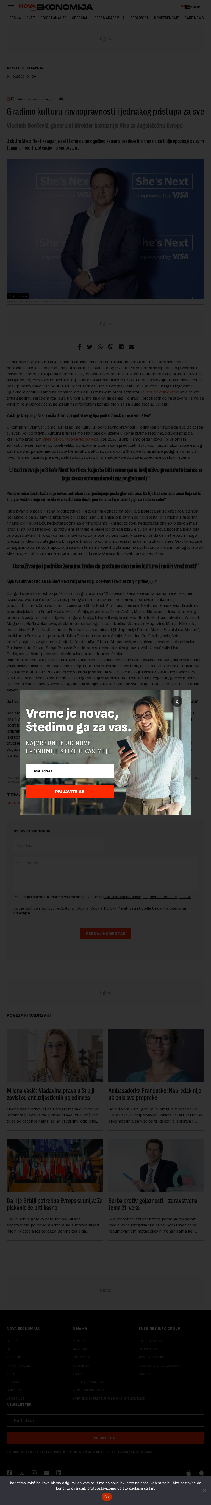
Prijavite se (70, 791)
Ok (106, 1497)
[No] (204, 1490)
